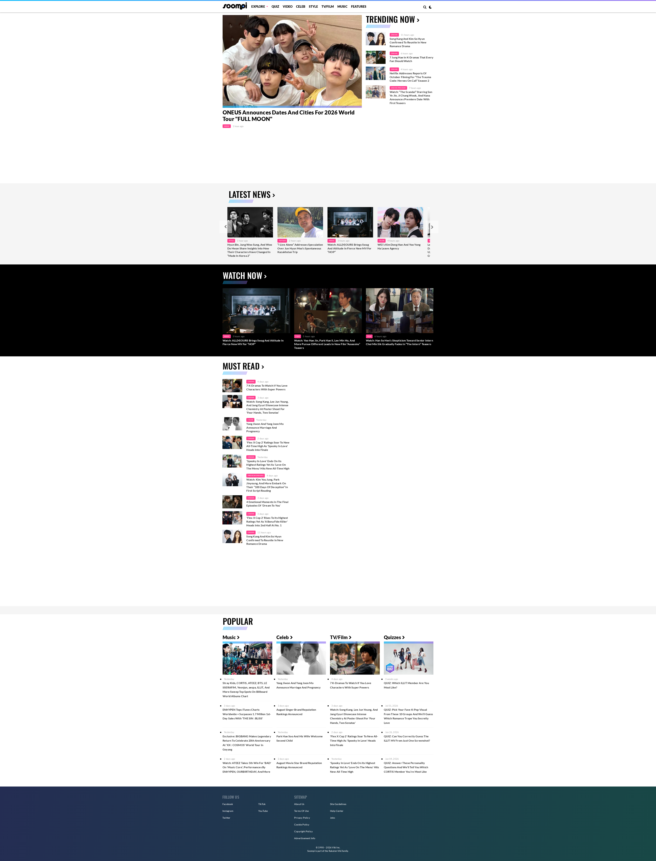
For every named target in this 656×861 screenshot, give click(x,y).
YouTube (263, 810)
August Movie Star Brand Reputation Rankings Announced (299, 765)
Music (342, 6)
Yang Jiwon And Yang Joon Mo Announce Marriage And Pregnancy (264, 427)
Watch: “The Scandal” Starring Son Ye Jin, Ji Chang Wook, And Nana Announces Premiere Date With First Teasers (411, 97)
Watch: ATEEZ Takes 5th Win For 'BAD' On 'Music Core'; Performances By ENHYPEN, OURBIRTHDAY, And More (247, 767)
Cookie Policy (301, 824)
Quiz (275, 6)
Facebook (227, 804)
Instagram (227, 810)
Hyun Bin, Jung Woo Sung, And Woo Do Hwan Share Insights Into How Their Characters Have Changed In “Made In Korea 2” (249, 250)
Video (287, 6)
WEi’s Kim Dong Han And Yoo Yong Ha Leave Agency (399, 246)
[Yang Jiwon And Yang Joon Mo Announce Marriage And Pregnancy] (232, 423)
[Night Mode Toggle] (430, 7)
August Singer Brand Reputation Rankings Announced (296, 712)
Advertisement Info (304, 838)
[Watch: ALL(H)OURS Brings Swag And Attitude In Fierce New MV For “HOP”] (350, 222)
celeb (250, 420)
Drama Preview (398, 88)
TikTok (261, 804)
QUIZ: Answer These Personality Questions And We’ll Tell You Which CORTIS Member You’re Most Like (406, 767)
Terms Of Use (301, 810)
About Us (299, 804)
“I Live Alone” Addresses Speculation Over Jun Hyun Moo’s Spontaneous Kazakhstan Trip (300, 248)
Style (313, 6)
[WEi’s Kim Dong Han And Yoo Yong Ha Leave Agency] (400, 222)
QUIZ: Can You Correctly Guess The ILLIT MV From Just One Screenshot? (407, 738)
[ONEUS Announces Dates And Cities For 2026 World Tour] (292, 61)
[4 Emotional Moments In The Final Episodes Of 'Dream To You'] (232, 502)
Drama (394, 35)
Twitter (226, 817)
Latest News (250, 194)
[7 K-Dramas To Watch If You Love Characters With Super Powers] (232, 385)
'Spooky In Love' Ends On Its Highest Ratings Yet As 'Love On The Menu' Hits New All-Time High (267, 464)
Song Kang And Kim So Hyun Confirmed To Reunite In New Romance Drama (408, 42)
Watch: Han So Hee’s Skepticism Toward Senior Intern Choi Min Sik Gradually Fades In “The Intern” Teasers (399, 342)
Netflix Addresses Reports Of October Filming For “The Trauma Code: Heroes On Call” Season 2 (410, 77)
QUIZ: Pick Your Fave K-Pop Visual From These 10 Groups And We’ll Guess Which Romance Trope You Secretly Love (408, 716)
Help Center (336, 810)
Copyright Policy (303, 831)
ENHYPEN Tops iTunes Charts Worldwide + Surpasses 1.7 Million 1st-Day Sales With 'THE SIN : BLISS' (247, 714)
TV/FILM (328, 6)
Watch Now (242, 275)
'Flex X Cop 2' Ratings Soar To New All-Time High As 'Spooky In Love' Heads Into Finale (267, 446)
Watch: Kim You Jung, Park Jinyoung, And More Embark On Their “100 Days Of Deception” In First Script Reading (267, 485)
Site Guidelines (338, 804)
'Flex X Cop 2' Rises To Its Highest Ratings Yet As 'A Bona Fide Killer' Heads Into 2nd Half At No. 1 (267, 521)
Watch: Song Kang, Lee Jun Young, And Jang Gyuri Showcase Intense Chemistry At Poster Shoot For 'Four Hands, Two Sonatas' (267, 407)
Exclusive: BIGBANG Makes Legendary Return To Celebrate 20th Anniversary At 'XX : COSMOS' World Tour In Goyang (247, 743)
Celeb (300, 6)
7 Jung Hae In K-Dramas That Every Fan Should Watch (412, 59)
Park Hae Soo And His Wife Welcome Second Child (299, 738)
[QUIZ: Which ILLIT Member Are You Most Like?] (409, 657)
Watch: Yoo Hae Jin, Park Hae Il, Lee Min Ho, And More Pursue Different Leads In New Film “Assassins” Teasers (327, 344)
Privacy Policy (302, 817)
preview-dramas (255, 475)
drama (251, 381)
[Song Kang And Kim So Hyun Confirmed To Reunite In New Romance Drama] (376, 38)
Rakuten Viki (335, 851)
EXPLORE (258, 6)
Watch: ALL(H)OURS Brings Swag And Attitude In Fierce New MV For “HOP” (349, 248)
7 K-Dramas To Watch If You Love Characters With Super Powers (267, 387)
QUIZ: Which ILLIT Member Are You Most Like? (406, 685)
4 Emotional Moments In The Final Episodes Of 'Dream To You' (267, 503)
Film (298, 336)
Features (358, 6)
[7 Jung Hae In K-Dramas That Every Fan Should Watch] (376, 57)
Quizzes (392, 637)
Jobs (332, 817)
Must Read (241, 366)
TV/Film (282, 241)
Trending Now (390, 19)
